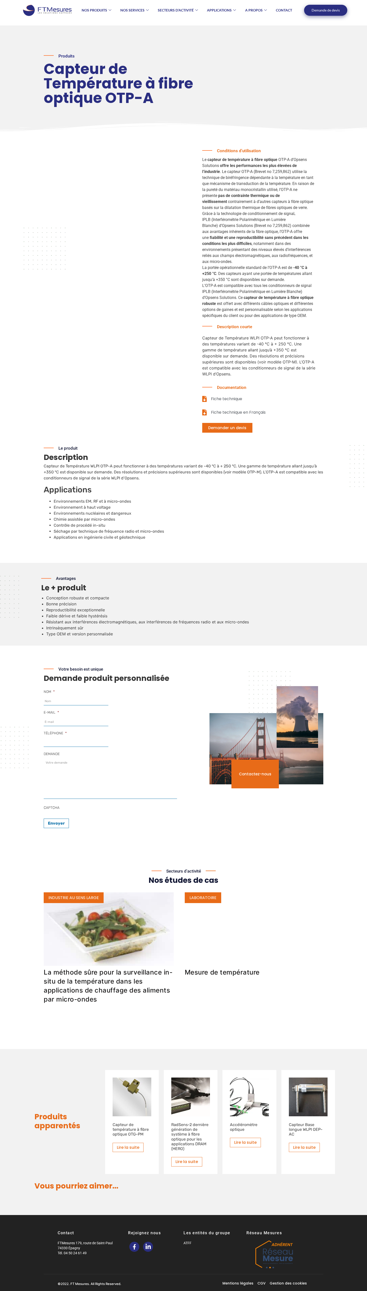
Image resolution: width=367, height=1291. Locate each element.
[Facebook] (134, 1247)
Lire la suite (128, 1147)
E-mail (51, 712)
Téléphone (55, 733)
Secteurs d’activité (176, 10)
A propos (254, 10)
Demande (52, 754)
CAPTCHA (51, 808)
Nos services (132, 10)
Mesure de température (222, 972)
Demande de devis (326, 10)
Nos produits (94, 10)
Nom (49, 692)
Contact (284, 10)
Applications (219, 10)
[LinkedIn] (148, 1247)
